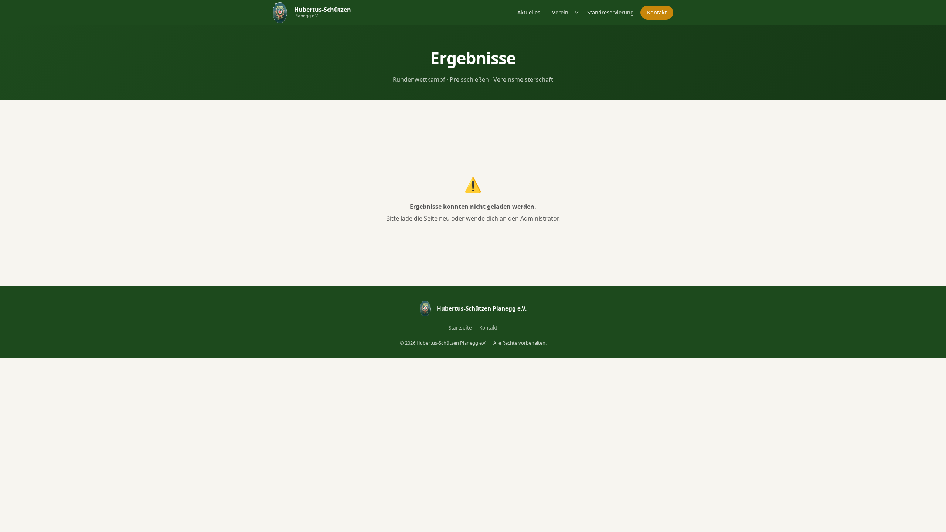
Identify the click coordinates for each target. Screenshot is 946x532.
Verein (560, 12)
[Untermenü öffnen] (577, 12)
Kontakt (657, 12)
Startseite (460, 327)
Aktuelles (528, 12)
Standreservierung (610, 12)
